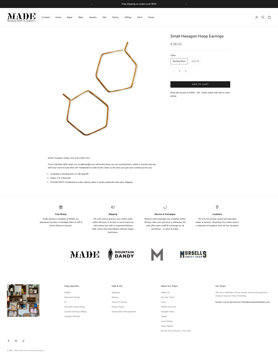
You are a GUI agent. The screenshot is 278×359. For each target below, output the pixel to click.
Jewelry (93, 17)
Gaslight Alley (167, 311)
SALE (139, 17)
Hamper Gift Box (72, 316)
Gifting (128, 17)
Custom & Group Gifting (75, 311)
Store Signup (167, 326)
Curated (46, 17)
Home (58, 17)
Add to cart (200, 84)
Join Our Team (167, 297)
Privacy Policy (118, 306)
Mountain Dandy (72, 297)
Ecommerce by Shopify (35, 350)
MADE (67, 292)
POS (21, 350)
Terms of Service (119, 302)
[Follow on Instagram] (15, 340)
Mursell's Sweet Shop (74, 306)
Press (163, 302)
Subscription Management (124, 311)
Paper (69, 17)
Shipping (116, 292)
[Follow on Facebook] (8, 340)
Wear (80, 17)
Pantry (115, 17)
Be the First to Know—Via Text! (175, 330)
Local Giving (166, 321)
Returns (115, 297)
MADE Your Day (168, 306)
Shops (151, 17)
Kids (105, 17)
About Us (165, 292)
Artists (164, 316)
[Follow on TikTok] (23, 340)
